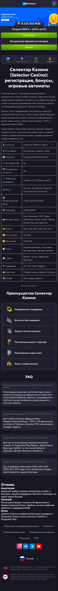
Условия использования (42, 532)
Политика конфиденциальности (21, 526)
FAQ (36, 538)
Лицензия (24, 538)
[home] (29, 3)
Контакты (48, 526)
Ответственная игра (14, 532)
